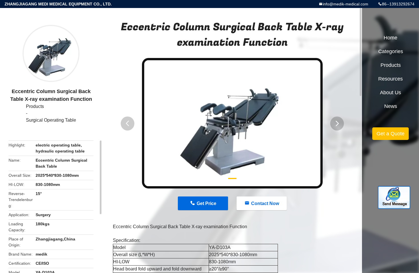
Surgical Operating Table (51, 120)
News (390, 106)
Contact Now (265, 203)
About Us (390, 92)
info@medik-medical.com (345, 4)
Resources (390, 79)
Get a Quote (390, 133)
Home (390, 38)
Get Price (206, 203)
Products (35, 106)
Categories (390, 51)
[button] (127, 124)
